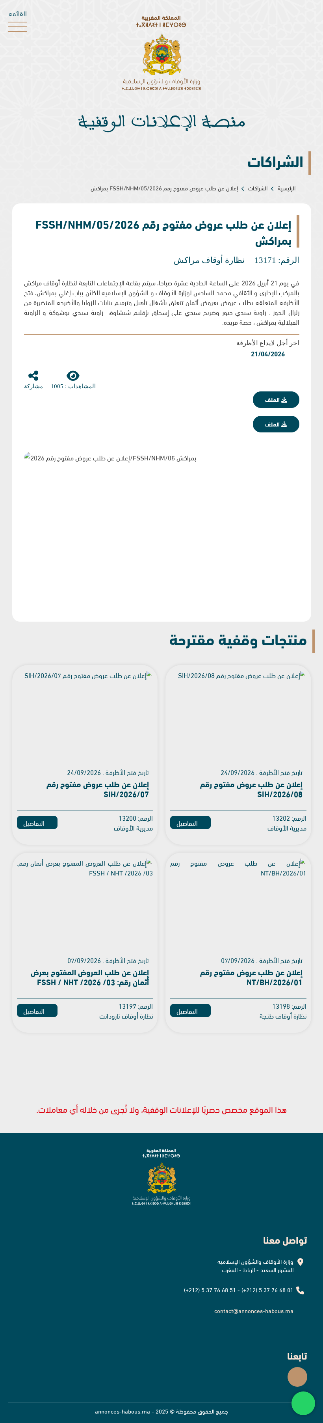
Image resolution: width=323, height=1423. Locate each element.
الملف (273, 399)
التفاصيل (187, 822)
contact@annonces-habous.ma (253, 1310)
